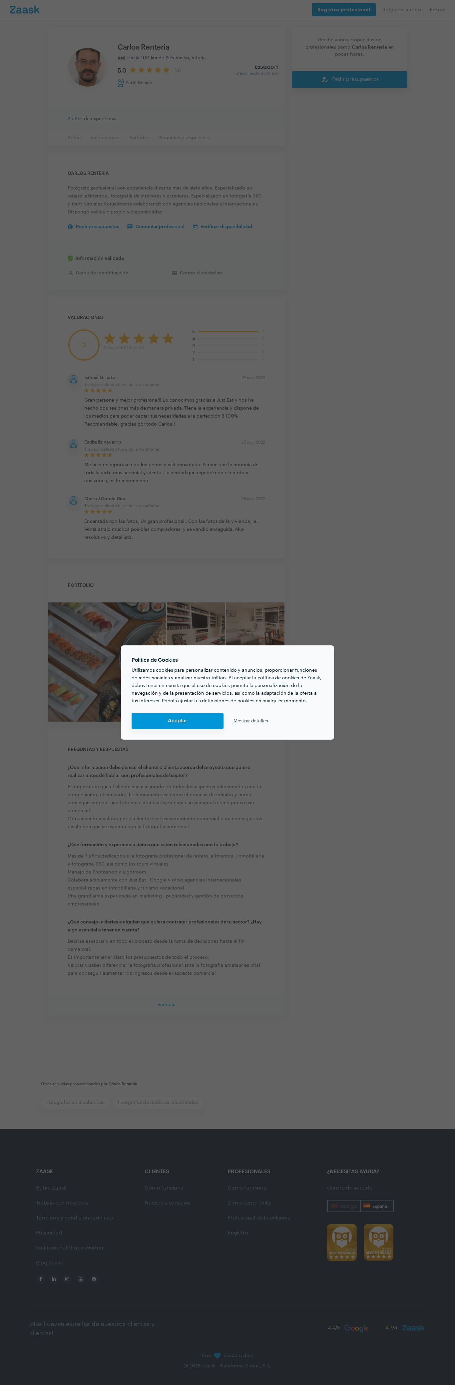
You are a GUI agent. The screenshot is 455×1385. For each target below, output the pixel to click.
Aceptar (177, 720)
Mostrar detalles (250, 721)
